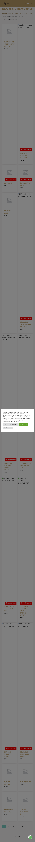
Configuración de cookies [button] (11, 424)
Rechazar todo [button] (8, 428)
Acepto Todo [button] (23, 424)
